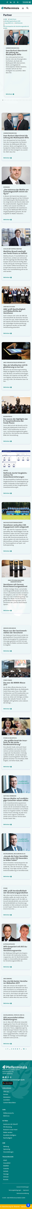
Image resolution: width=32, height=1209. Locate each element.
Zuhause (6, 1177)
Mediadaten (7, 1097)
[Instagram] (8, 1077)
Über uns (6, 1091)
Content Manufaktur (9, 1102)
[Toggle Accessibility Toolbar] (28, 1205)
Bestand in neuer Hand (10, 1130)
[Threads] (10, 1077)
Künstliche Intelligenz (9, 1135)
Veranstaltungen (8, 1152)
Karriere (5, 1094)
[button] (22, 8)
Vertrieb (5, 1171)
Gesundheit (6, 1163)
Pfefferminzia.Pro (8, 1113)
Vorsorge (6, 1174)
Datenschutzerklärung (23, 1193)
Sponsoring (6, 1149)
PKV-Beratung (7, 1127)
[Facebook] (3, 1077)
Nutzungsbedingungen (15, 1190)
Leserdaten (6, 1100)
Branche (5, 1179)
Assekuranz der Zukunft (10, 1124)
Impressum (26, 1190)
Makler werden (7, 1132)
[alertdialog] (16, 1206)
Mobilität (6, 1166)
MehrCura (6, 1116)
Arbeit (5, 1160)
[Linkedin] (6, 1077)
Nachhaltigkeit (7, 1138)
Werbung (6, 1146)
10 (24, 1049)
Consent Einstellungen (22, 1187)
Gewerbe (6, 1168)
